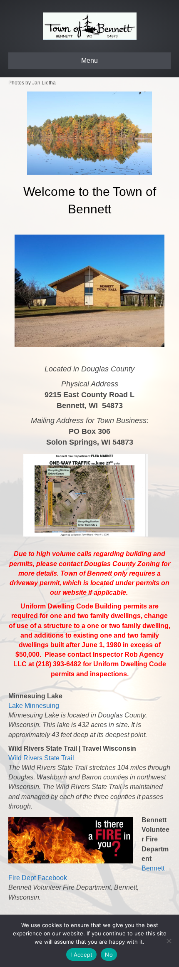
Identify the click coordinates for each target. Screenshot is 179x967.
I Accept (81, 954)
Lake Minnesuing (33, 705)
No (109, 954)
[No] (168, 941)
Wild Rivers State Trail (41, 758)
